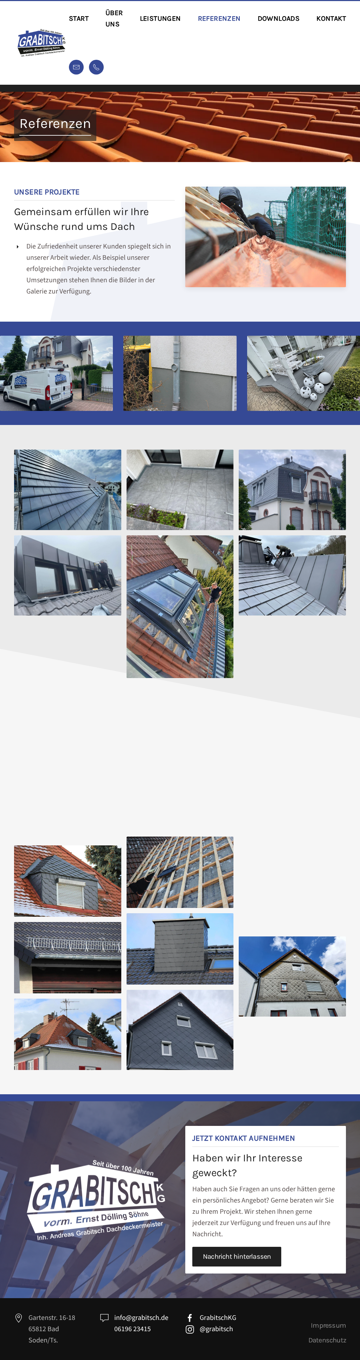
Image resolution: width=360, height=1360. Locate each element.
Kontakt (331, 18)
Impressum (328, 1325)
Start (79, 18)
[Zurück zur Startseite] (41, 43)
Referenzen (219, 18)
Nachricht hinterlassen (237, 1256)
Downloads (279, 18)
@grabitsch (216, 1329)
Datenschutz (327, 1340)
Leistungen (160, 18)
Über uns (114, 18)
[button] (67, 489)
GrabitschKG (218, 1318)
